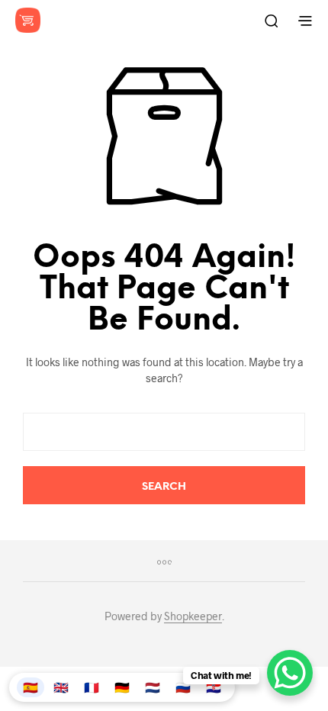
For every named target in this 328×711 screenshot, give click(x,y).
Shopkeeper (193, 616)
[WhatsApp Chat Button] (290, 673)
